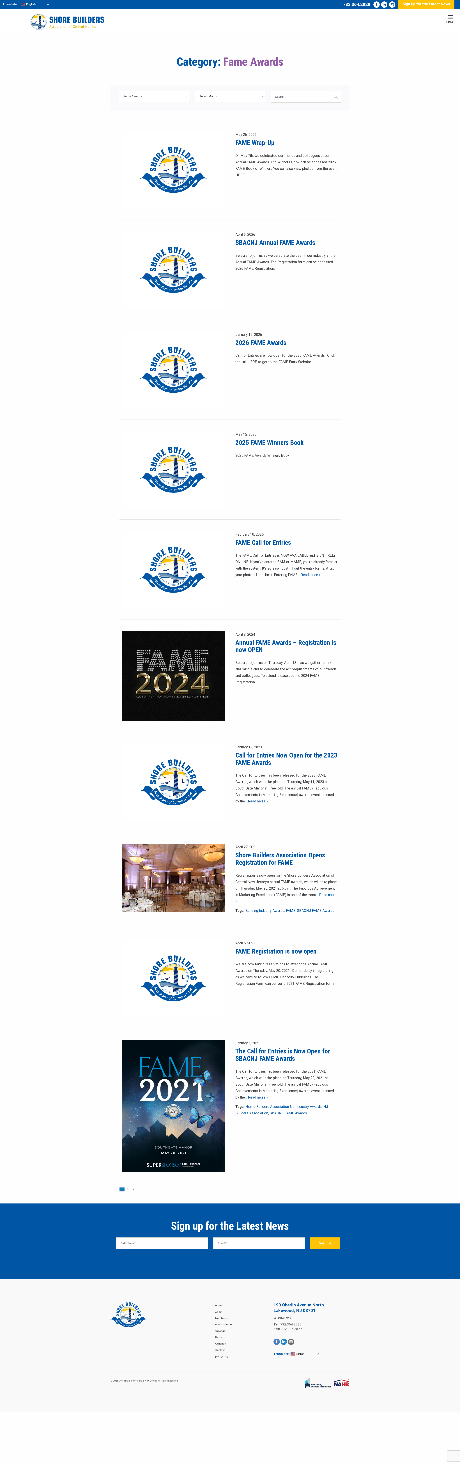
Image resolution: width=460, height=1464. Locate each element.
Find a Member (224, 1324)
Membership (222, 1318)
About (218, 1312)
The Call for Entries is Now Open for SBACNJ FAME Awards (282, 1054)
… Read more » (309, 575)
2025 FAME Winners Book (269, 442)
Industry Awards (309, 1106)
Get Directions (282, 1317)
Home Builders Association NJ (270, 1106)
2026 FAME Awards (260, 343)
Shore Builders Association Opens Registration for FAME (280, 858)
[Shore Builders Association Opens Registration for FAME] (173, 878)
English (30, 4)
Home (218, 1305)
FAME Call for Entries (263, 542)
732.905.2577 (291, 1329)
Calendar (220, 1331)
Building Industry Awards (264, 910)
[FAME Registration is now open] (173, 978)
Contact (220, 1350)
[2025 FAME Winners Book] (173, 469)
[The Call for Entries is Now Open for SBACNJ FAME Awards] (173, 1106)
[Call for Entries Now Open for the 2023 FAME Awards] (173, 782)
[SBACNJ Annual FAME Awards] (173, 269)
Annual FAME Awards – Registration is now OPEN (285, 646)
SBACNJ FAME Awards (315, 910)
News (218, 1337)
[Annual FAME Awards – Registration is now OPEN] (173, 675)
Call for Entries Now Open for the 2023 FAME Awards (286, 758)
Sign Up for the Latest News (426, 4)
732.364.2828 (356, 4)
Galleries (220, 1343)
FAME (290, 910)
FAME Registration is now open (276, 951)
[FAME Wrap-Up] (173, 169)
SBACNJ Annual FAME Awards (275, 243)
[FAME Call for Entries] (173, 569)
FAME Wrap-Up (254, 143)
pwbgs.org (221, 1356)
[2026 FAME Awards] (173, 369)
